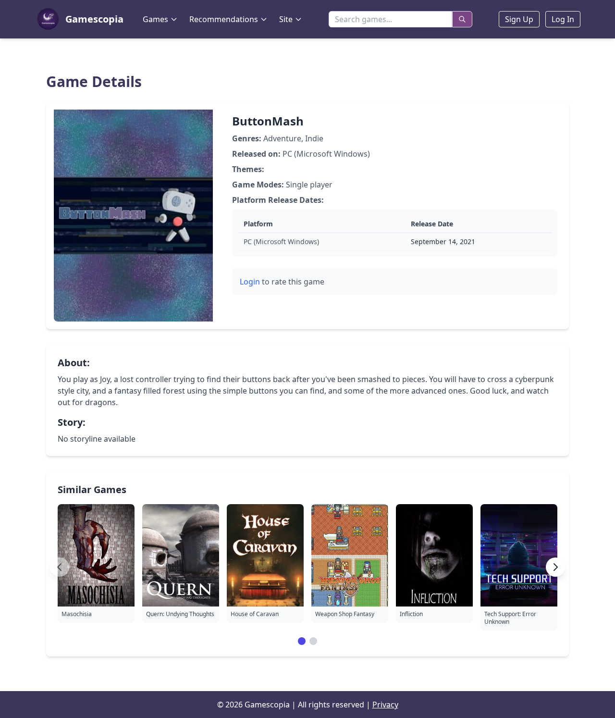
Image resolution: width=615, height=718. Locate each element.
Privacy (385, 704)
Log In (563, 19)
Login (250, 281)
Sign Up (519, 19)
